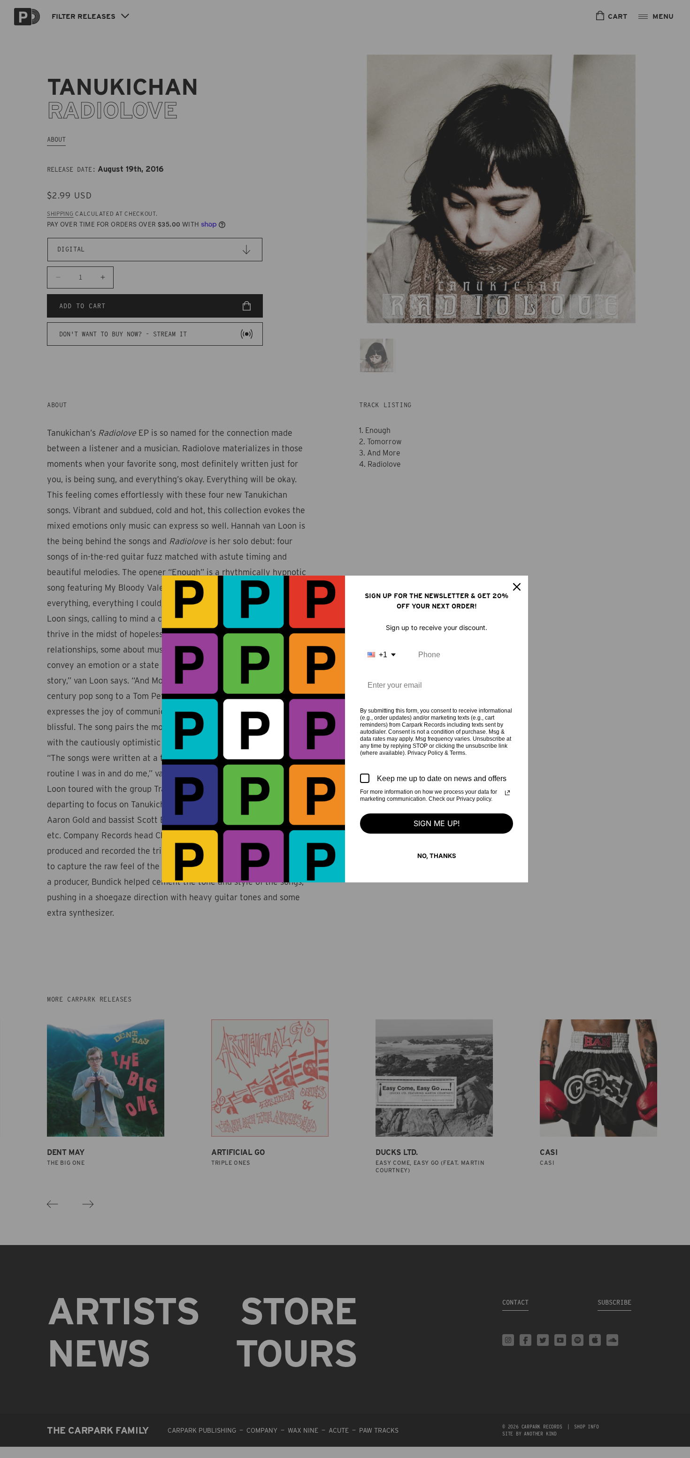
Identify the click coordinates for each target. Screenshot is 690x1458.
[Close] (517, 587)
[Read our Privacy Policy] (507, 792)
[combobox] (381, 655)
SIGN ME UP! (437, 823)
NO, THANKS (436, 855)
